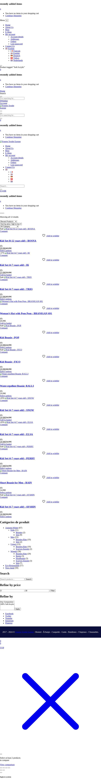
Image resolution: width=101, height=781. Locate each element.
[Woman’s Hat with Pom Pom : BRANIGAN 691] (21, 301)
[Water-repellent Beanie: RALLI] (14, 374)
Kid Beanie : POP (9, 337)
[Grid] (1, 213)
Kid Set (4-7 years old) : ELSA (16, 434)
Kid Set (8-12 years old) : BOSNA (18, 240)
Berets (18, 556)
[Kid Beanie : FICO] (13, 350)
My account (10, 34)
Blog (7, 30)
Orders (13, 41)
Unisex (13, 544)
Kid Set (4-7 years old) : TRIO (16, 289)
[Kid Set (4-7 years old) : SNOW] (19, 398)
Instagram (9, 621)
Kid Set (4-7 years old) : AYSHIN (18, 506)
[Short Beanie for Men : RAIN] (13, 470)
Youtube (8, 618)
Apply (18, 609)
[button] (0, 69)
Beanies (19, 532)
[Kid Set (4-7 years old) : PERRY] (19, 446)
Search (28, 579)
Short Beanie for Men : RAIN (16, 482)
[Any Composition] (7, 602)
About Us (9, 27)
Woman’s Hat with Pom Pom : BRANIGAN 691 (26, 313)
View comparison (7, 765)
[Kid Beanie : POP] (12, 325)
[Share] (6, 767)
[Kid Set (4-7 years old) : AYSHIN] (19, 495)
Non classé (9, 568)
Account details (17, 37)
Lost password (17, 44)
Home (7, 25)
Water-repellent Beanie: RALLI (17, 386)
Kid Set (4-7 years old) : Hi (14, 265)
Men (12, 537)
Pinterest (8, 623)
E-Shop (8, 32)
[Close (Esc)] (9, 767)
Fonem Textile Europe (24, 632)
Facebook (9, 614)
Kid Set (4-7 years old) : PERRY (17, 458)
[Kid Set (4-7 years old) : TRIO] (18, 277)
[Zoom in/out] (1, 767)
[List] (3, 213)
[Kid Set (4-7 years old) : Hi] (17, 253)
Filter (53, 591)
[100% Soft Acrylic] (7, 604)
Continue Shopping (13, 16)
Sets (17, 535)
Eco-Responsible (12, 565)
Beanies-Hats (21, 539)
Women (14, 551)
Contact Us (10, 46)
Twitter (8, 616)
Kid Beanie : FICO (10, 361)
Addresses (15, 39)
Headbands (20, 558)
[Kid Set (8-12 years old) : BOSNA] (19, 229)
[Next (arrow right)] (4, 770)
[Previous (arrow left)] (1, 770)
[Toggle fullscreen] (4, 767)
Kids (12, 530)
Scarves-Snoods (22, 549)
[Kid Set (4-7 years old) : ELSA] (19, 422)
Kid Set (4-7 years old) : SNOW (17, 410)
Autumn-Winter (11, 528)
